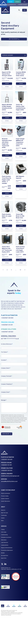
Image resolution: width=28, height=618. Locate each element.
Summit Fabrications (5, 501)
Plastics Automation (5, 493)
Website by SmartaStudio (6, 615)
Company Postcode (6, 376)
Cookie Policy (9, 614)
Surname (4, 360)
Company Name (5, 368)
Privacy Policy (3, 614)
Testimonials (4, 515)
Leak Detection (4, 542)
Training (3, 529)
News (2, 520)
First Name (4, 352)
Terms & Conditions (17, 614)
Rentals (3, 553)
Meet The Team (4, 512)
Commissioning (4, 534)
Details (7, 86)
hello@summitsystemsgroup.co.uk (9, 4)
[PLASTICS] (3, 1)
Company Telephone (6, 384)
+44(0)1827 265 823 (7, 332)
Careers (3, 518)
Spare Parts (3, 558)
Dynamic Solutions (5, 498)
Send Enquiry (6, 433)
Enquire (7, 83)
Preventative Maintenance (7, 550)
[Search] (19, 10)
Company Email (5, 392)
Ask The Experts (13, 39)
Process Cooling (4, 496)
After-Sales (3, 532)
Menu (24, 10)
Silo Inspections (4, 555)
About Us (3, 510)
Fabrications (3, 540)
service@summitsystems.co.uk (9, 481)
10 (20, 270)
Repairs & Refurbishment (6, 547)
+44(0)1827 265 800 (22, 4)
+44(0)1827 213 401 (7, 325)
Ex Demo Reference (6, 344)
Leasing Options (4, 545)
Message (3, 400)
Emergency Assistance (6, 537)
